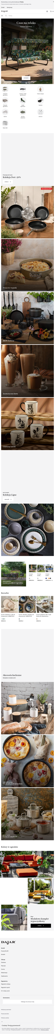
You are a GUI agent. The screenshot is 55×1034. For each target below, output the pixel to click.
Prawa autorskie (5, 1013)
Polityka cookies (5, 1017)
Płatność (3, 966)
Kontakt (3, 954)
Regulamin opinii (5, 987)
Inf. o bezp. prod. (5, 991)
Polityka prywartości (6, 1009)
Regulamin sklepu (5, 984)
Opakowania (4, 976)
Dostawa (3, 962)
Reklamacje (4, 972)
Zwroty (3, 969)
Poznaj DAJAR (4, 951)
